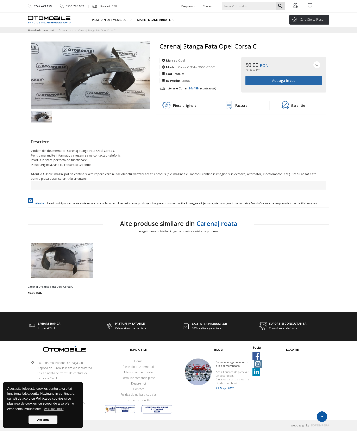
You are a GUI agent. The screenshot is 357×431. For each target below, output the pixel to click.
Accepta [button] (43, 419)
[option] (46, 119)
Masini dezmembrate (154, 20)
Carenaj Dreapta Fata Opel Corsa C (50, 287)
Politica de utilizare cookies (138, 395)
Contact (207, 6)
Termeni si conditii (138, 400)
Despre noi (188, 6)
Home (138, 361)
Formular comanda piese (138, 378)
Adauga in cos (283, 80)
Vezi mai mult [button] (53, 409)
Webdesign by (300, 425)
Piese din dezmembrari (110, 20)
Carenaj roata (66, 30)
